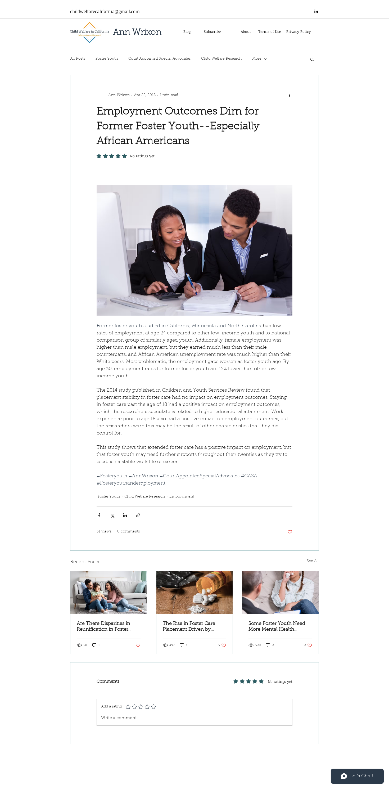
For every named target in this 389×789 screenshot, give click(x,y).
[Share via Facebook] (99, 515)
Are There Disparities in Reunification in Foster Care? (103, 627)
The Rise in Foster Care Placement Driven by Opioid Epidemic (189, 627)
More (256, 59)
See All (313, 561)
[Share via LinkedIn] (125, 515)
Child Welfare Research (221, 59)
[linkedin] (316, 11)
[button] (312, 59)
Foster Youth (107, 59)
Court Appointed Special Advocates (159, 59)
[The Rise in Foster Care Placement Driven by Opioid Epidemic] (194, 592)
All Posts (77, 59)
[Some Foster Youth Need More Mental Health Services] (280, 592)
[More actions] (289, 95)
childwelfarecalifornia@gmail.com (105, 11)
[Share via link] (138, 515)
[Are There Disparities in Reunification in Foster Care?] (108, 592)
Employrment (181, 497)
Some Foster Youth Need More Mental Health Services (276, 627)
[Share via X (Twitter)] (112, 515)
